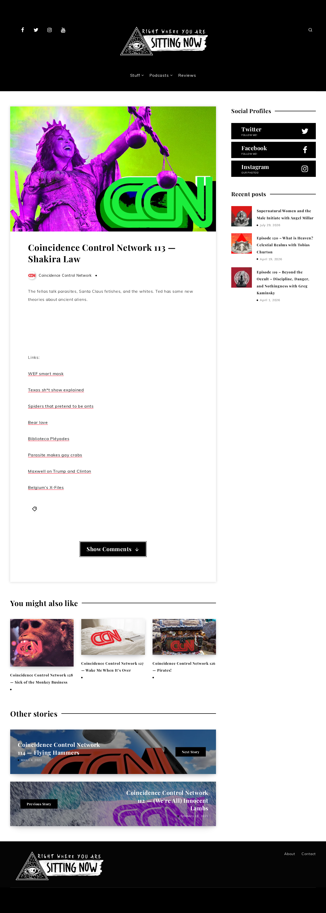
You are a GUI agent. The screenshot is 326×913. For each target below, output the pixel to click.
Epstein (97, 508)
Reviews (187, 75)
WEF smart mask (46, 373)
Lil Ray (149, 508)
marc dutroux (172, 508)
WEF (107, 515)
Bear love (38, 422)
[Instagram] (49, 29)
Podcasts (159, 75)
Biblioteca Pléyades (48, 438)
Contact (309, 854)
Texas (94, 515)
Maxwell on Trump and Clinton (59, 471)
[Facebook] (22, 29)
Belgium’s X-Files (46, 487)
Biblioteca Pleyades (69, 508)
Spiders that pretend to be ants (60, 406)
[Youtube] (63, 29)
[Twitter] (36, 29)
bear (44, 508)
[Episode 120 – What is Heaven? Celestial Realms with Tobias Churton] (241, 243)
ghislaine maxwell (124, 508)
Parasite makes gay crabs (55, 454)
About (289, 854)
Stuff (135, 75)
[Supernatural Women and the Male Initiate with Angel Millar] (241, 216)
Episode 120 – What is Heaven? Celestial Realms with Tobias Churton (285, 245)
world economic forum (135, 515)
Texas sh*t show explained (56, 389)
